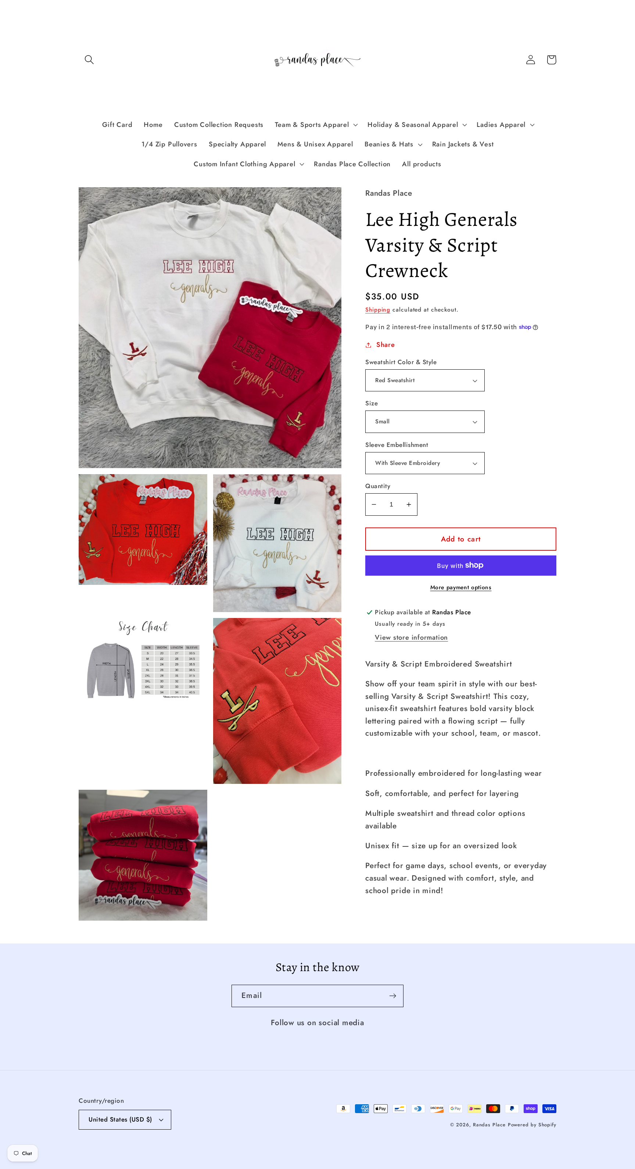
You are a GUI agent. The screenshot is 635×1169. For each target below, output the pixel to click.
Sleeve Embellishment (396, 445)
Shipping (377, 309)
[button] (89, 59)
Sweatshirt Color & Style (401, 362)
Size (371, 403)
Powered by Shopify (532, 1124)
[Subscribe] (392, 996)
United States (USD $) (120, 1119)
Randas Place (489, 1124)
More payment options (461, 587)
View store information (411, 637)
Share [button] (385, 344)
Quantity (377, 486)
